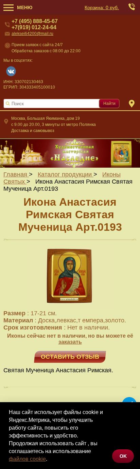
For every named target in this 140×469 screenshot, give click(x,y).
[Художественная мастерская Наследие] (70, 153)
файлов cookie (27, 459)
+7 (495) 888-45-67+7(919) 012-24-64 (35, 24)
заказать (70, 342)
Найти (109, 103)
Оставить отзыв (70, 356)
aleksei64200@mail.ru (32, 33)
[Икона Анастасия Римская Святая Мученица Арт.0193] (70, 306)
